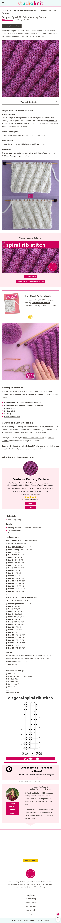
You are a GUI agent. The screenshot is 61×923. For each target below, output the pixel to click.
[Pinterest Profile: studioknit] (10, 772)
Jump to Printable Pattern (12, 26)
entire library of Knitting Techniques (29, 394)
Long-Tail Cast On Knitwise (33, 438)
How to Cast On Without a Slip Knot (18, 403)
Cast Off (7, 414)
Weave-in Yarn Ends (12, 417)
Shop (30, 914)
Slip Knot (37, 403)
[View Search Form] (58, 3)
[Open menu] (3, 3)
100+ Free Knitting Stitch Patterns (21, 10)
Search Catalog (30, 899)
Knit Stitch (11, 408)
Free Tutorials (30, 910)
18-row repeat (39, 144)
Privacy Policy (17, 920)
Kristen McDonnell (7, 20)
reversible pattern (15, 153)
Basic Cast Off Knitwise (32, 446)
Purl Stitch (11, 411)
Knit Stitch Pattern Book (41, 303)
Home (4, 10)
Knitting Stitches (30, 902)
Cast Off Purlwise (52, 446)
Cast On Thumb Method (33, 405)
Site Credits (45, 920)
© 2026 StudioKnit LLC (31, 920)
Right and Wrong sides (10, 156)
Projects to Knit (30, 906)
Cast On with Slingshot (13, 405)
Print (30, 503)
